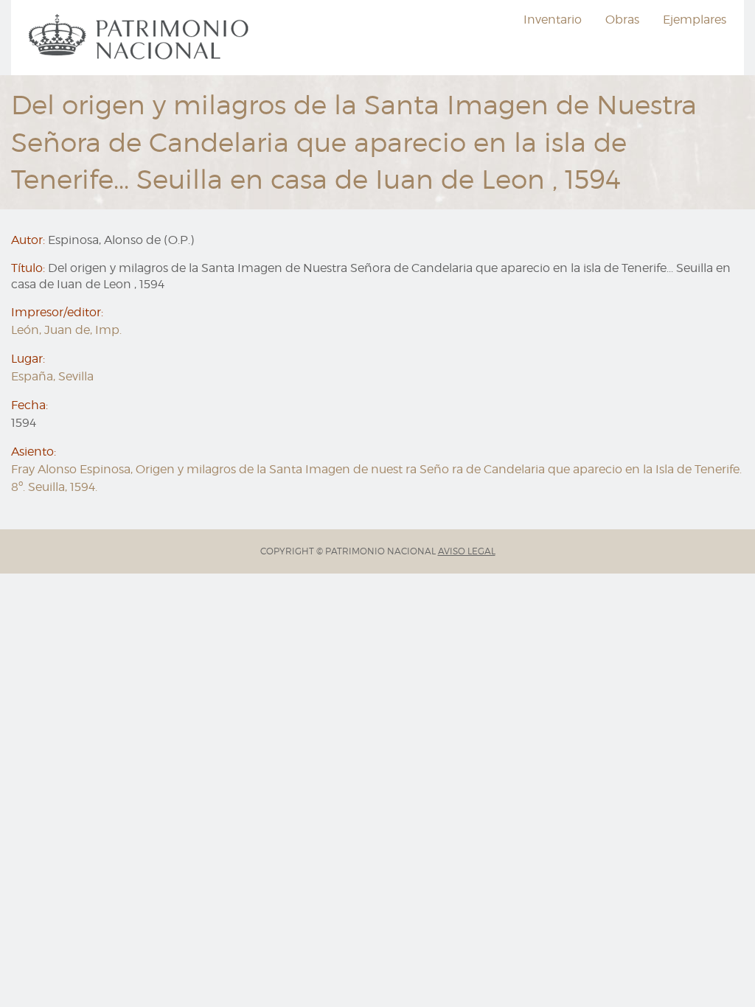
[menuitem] (141, 37)
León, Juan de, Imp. (66, 330)
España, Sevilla (52, 376)
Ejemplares (694, 20)
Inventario (552, 20)
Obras (622, 20)
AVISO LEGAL (466, 551)
